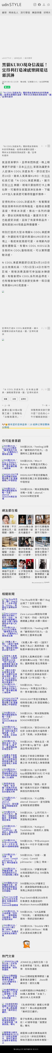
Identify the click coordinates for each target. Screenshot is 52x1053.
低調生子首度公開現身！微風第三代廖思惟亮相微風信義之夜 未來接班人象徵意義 (35, 759)
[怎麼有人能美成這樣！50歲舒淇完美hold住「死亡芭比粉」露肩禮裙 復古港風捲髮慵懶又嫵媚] (10, 660)
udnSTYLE (6, 58)
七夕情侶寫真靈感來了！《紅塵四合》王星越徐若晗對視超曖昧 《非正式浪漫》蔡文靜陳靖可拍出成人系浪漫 (25, 574)
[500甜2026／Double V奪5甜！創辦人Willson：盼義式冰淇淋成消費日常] (10, 929)
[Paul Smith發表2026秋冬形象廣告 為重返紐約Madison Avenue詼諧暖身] (10, 901)
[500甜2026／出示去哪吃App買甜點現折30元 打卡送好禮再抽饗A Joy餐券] (10, 773)
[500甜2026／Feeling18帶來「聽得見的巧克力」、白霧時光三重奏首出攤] (10, 450)
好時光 (47, 12)
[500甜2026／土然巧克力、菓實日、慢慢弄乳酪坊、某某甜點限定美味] (10, 816)
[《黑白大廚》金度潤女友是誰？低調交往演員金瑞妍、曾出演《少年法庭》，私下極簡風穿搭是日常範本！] (10, 674)
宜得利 (23, 399)
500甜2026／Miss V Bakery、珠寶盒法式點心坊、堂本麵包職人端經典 (33, 464)
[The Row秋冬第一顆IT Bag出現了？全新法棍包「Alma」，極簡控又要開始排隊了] (10, 603)
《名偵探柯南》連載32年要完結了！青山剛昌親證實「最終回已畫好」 (34, 1008)
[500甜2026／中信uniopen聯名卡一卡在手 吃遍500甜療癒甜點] (10, 844)
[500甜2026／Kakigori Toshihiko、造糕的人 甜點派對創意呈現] (10, 830)
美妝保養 (37, 12)
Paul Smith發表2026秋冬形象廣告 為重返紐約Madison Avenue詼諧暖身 (34, 901)
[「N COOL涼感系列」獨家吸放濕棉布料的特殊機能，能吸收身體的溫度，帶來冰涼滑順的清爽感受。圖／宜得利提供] (26, 118)
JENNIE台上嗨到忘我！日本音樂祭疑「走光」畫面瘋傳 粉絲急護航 (34, 965)
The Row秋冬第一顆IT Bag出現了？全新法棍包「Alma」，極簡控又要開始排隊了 (35, 605)
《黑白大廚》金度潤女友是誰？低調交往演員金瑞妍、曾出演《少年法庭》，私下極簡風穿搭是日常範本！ (34, 676)
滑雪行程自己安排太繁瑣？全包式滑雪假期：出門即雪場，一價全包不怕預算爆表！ (42, 551)
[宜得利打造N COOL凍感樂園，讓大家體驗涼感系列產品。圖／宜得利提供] (26, 308)
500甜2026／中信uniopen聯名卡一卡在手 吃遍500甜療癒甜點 (34, 844)
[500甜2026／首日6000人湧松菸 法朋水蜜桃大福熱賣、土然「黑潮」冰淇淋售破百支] (10, 731)
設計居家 (28, 58)
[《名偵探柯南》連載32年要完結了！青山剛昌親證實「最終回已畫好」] (10, 1008)
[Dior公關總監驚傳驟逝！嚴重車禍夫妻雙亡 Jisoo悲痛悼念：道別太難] (10, 980)
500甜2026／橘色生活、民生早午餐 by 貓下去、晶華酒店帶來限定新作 (34, 745)
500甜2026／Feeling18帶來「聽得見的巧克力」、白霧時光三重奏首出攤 (34, 450)
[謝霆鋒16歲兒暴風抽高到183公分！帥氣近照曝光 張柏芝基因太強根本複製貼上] (10, 1036)
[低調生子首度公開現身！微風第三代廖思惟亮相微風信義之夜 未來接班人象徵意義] (10, 759)
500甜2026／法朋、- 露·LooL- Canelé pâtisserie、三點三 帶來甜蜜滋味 (34, 860)
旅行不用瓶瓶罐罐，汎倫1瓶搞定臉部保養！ (9, 551)
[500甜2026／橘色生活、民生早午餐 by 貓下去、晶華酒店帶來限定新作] (10, 745)
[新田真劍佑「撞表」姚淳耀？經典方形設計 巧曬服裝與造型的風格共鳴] (10, 788)
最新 (4, 12)
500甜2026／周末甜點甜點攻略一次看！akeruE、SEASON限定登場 (34, 492)
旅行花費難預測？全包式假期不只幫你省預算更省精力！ (42, 529)
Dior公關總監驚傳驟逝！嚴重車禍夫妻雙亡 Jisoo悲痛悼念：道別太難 (42, 574)
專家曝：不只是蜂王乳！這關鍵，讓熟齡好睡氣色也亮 (9, 529)
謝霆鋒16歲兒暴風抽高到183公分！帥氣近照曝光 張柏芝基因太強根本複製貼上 (34, 1038)
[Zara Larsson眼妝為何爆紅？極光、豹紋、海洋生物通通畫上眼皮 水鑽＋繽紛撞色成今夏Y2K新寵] (10, 617)
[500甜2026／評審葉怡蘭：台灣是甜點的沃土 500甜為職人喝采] (10, 873)
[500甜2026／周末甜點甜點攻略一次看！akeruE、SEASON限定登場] (10, 493)
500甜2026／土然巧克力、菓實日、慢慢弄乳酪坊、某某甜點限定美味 (34, 816)
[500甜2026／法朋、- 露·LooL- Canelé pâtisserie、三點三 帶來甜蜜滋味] (10, 858)
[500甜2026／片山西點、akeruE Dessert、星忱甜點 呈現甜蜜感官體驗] (10, 802)
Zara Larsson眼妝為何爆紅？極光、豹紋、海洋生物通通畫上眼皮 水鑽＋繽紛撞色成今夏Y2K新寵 (35, 619)
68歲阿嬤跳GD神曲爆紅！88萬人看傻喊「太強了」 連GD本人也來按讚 (34, 994)
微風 (5, 399)
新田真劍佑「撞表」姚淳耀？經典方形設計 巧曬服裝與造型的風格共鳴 (35, 787)
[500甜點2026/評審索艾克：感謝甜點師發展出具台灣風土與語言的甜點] (10, 887)
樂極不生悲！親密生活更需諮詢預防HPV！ (9, 574)
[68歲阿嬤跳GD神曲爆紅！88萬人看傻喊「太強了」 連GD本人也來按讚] (10, 994)
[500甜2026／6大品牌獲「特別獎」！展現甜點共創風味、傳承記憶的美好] (10, 915)
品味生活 (18, 58)
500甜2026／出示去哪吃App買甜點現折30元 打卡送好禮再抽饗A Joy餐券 (35, 773)
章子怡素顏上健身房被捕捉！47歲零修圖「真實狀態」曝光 (25, 551)
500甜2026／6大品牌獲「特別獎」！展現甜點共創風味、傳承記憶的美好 (34, 915)
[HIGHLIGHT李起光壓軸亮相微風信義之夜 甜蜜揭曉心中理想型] (10, 478)
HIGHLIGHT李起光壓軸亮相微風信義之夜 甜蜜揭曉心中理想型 (35, 478)
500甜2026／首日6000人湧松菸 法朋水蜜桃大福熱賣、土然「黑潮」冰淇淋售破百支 (35, 732)
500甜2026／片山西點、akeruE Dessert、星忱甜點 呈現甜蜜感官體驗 (35, 802)
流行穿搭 (25, 12)
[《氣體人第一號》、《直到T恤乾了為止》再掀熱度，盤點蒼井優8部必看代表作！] (10, 646)
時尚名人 (13, 12)
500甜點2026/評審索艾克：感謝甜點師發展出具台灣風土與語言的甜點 (34, 887)
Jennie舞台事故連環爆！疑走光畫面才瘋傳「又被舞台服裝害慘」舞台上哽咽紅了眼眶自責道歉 (25, 529)
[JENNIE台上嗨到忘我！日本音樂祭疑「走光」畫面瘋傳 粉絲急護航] (10, 965)
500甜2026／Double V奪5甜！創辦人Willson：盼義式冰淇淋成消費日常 (34, 929)
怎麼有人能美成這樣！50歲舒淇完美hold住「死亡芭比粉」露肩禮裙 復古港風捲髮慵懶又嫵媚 (35, 661)
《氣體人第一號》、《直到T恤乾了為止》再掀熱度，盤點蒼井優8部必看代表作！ (34, 646)
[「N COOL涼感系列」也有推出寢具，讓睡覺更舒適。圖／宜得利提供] (26, 363)
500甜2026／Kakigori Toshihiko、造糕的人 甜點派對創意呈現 (34, 830)
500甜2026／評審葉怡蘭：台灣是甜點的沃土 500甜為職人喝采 (34, 873)
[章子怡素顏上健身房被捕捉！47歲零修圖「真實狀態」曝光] (10, 1022)
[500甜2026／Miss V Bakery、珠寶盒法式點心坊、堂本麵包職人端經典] (10, 464)
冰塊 (14, 399)
